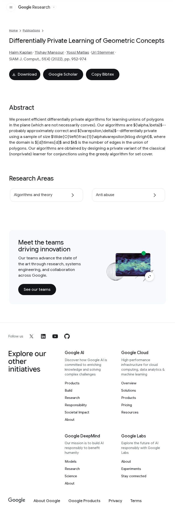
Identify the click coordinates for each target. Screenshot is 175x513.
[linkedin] (43, 336)
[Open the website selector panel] (54, 7)
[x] (31, 336)
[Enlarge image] (149, 276)
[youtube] (55, 336)
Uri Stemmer (102, 52)
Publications (31, 30)
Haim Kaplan (20, 52)
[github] (67, 336)
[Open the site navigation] (10, 7)
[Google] (16, 500)
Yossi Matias (77, 52)
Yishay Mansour (49, 52)
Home (13, 30)
